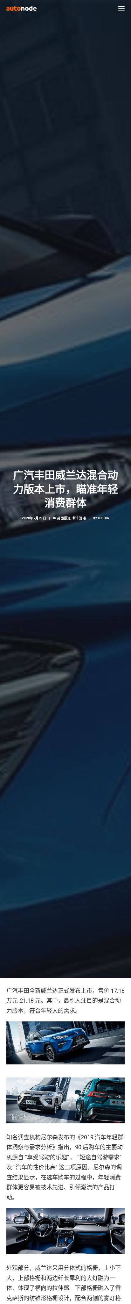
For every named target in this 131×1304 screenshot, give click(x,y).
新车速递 (79, 518)
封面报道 (64, 518)
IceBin (103, 518)
